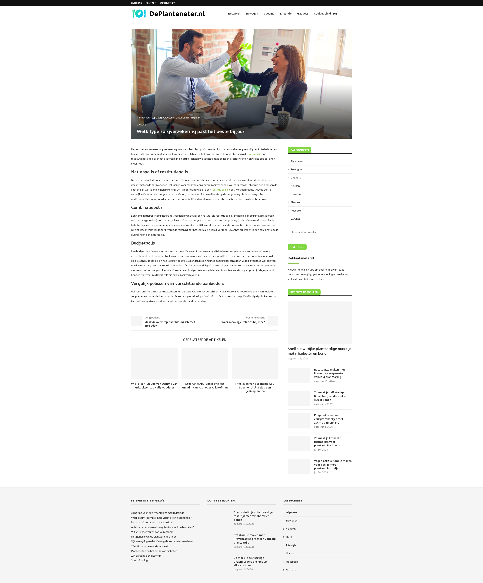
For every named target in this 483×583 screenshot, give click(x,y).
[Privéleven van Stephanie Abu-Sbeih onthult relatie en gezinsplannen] (255, 363)
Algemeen (297, 161)
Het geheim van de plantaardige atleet (153, 536)
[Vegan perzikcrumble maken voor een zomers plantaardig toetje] (299, 466)
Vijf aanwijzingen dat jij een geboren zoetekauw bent (162, 541)
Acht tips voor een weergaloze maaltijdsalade (157, 512)
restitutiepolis (220, 189)
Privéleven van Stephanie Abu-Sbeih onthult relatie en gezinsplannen (255, 387)
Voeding (269, 13)
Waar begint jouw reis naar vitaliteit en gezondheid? (161, 517)
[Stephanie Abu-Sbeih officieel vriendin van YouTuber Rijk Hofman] (205, 363)
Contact (151, 3)
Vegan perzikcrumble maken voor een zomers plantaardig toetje (333, 464)
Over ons (136, 3)
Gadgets (302, 13)
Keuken (295, 185)
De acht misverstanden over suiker (151, 522)
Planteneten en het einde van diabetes (154, 550)
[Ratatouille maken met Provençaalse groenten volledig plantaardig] (299, 375)
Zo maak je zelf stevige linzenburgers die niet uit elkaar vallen (331, 396)
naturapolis (254, 153)
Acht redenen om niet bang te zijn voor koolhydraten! (162, 527)
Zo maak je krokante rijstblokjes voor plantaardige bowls (327, 441)
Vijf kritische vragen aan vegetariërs (152, 531)
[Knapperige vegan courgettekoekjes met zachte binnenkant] (299, 420)
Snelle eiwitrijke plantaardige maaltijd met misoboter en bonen (319, 351)
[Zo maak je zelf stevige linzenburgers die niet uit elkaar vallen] (299, 398)
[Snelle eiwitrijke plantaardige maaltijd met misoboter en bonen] (320, 322)
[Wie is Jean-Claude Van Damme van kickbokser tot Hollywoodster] (154, 363)
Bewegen (252, 13)
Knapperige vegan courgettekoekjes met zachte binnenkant (328, 419)
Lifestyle (285, 13)
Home (140, 117)
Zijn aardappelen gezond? (146, 555)
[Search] (350, 13)
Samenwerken (167, 3)
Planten (295, 202)
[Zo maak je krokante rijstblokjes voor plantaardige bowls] (299, 443)
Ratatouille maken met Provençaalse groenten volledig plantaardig (329, 373)
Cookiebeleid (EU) (325, 13)
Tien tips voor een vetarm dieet (149, 546)
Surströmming (139, 560)
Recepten (234, 13)
